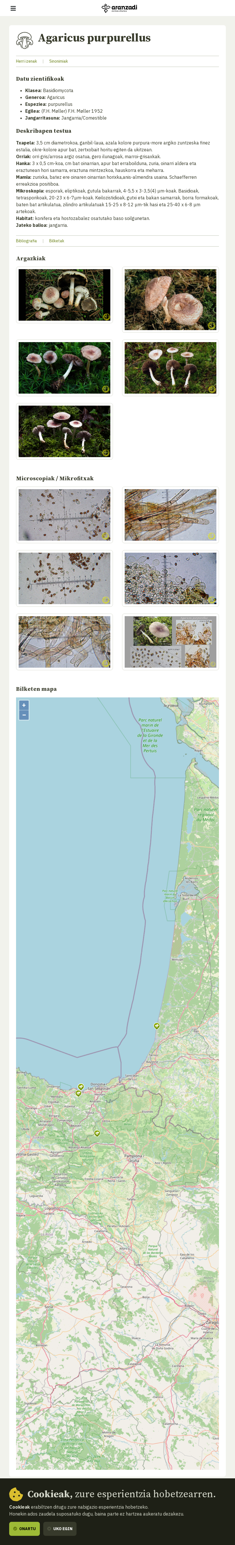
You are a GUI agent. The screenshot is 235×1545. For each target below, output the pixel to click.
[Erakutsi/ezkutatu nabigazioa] (13, 8)
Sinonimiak (58, 61)
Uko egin (62, 1528)
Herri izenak (26, 61)
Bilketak (56, 240)
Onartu (27, 1528)
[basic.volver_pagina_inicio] (119, 8)
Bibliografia (26, 240)
